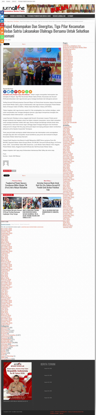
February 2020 (6, 244)
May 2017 (4, 293)
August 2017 (5, 288)
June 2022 (66, 202)
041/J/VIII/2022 (68, 103)
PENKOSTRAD (6, 342)
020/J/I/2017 (67, 71)
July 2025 (66, 146)
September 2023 (68, 179)
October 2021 (67, 214)
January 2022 (67, 209)
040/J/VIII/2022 (68, 101)
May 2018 (4, 275)
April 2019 (4, 259)
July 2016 (4, 308)
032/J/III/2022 (67, 89)
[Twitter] (8, 91)
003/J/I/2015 (67, 53)
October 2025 (67, 142)
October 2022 (67, 196)
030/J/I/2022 (67, 86)
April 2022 (66, 205)
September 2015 (6, 323)
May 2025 (66, 149)
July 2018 (4, 272)
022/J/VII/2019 (68, 74)
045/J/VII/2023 (68, 109)
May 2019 (4, 257)
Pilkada (3, 353)
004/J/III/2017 (67, 55)
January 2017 (5, 299)
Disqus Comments (15, 224)
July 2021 (66, 218)
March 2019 (5, 260)
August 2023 (67, 181)
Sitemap (70, 16)
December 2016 (6, 300)
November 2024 (68, 158)
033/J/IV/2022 (67, 91)
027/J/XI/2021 (67, 82)
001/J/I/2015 (67, 50)
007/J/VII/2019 (68, 59)
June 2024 (66, 166)
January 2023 (67, 191)
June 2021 (66, 220)
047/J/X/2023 (67, 113)
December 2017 (6, 282)
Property (4, 333)
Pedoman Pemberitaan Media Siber (26, 1)
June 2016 (4, 309)
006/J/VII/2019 (68, 58)
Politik (3, 350)
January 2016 (5, 317)
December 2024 (68, 157)
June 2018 (4, 274)
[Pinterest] (15, 91)
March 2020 (5, 242)
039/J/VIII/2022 (68, 100)
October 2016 (5, 303)
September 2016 (6, 305)
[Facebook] (4, 91)
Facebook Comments (5, 224)
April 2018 (4, 277)
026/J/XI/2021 (67, 80)
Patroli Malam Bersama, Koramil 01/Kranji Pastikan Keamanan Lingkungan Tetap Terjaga (12, 212)
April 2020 (4, 241)
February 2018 (6, 280)
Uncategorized (6, 359)
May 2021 (66, 221)
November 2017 (6, 284)
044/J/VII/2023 (68, 107)
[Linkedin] (12, 91)
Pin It (23, 44)
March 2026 (67, 134)
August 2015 (5, 324)
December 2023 (68, 175)
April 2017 (4, 294)
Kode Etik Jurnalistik (70, 122)
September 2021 (68, 215)
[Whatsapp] (26, 91)
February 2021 (68, 226)
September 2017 (6, 287)
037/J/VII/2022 (68, 97)
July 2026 (66, 128)
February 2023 (68, 190)
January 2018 (5, 281)
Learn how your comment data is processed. (32, 227)
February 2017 (6, 297)
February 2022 (68, 208)
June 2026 (66, 130)
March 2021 (67, 224)
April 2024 (66, 169)
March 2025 (67, 152)
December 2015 (6, 318)
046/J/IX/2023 (67, 112)
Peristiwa (4, 348)
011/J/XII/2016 (67, 61)
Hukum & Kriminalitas (8, 335)
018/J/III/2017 (67, 68)
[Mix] (23, 91)
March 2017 (5, 296)
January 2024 (67, 173)
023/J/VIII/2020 (68, 76)
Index (3, 1)
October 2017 (5, 285)
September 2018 (6, 269)
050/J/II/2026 (67, 118)
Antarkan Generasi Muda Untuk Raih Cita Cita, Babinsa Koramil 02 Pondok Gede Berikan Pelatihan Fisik (48, 186)
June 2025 (66, 148)
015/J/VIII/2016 (68, 64)
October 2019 (5, 250)
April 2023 (66, 187)
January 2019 (5, 263)
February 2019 (6, 262)
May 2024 (66, 167)
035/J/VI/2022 (67, 94)
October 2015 (5, 321)
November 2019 (6, 248)
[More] (30, 91)
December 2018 (6, 265)
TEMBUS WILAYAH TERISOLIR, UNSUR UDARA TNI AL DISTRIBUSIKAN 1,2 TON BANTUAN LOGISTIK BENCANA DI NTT (48, 401)
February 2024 (68, 172)
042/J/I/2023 (67, 104)
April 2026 (66, 133)
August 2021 (67, 217)
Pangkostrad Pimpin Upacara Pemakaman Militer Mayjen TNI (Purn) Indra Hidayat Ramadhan (16, 185)
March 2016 (5, 314)
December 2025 (68, 139)
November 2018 (6, 266)
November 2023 (68, 176)
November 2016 (6, 302)
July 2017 (4, 290)
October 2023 (67, 178)
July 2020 (4, 236)
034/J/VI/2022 (67, 92)
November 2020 (6, 230)
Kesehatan (16, 21)
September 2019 (6, 251)
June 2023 (66, 184)
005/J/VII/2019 (68, 56)
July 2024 (66, 164)
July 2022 (66, 200)
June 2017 (4, 291)
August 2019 (5, 253)
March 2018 (5, 278)
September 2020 (6, 233)
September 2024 (68, 161)
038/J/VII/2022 (68, 98)
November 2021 (68, 212)
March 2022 (67, 206)
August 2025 (67, 145)
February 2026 (68, 136)
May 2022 (66, 203)
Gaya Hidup (10, 21)
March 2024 (67, 170)
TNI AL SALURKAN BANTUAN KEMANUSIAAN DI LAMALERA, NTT (50, 212)
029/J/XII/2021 (68, 85)
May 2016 (4, 311)
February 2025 (68, 154)
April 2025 (66, 151)
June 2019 (4, 256)
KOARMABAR (6, 339)
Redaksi (8, 1)
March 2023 (67, 188)
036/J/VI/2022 (67, 95)
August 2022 (67, 199)
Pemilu (3, 351)
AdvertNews (5, 327)
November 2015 (6, 320)
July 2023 (66, 182)
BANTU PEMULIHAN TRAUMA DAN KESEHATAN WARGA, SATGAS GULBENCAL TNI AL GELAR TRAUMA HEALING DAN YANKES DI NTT (31, 214)
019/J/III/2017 (67, 70)
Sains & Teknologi (7, 356)
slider (13, 171)
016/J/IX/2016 (67, 65)
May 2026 (66, 131)
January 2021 (67, 227)
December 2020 (6, 229)
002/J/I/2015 (67, 52)
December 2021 (68, 211)
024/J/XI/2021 (67, 77)
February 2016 (6, 315)
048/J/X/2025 (67, 115)
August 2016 (5, 306)
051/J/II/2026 (67, 119)
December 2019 (6, 247)
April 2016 (4, 312)
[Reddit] (19, 91)
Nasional (4, 338)
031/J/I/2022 (67, 88)
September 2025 (68, 143)
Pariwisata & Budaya (8, 345)
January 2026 (67, 137)
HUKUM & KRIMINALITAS (17, 16)
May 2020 (4, 239)
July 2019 (4, 254)
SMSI (3, 357)
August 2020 (5, 235)
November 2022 (68, 194)
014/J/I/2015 (67, 62)
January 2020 (5, 245)
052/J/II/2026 (67, 121)
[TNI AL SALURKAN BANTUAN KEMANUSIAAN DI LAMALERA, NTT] (51, 207)
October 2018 (5, 268)
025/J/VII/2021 (68, 79)
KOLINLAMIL (5, 341)
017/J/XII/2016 (68, 67)
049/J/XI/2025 (67, 116)
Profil (3, 354)
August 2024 (67, 163)
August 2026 (67, 127)
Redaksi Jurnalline (59, 16)
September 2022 (68, 197)
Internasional (5, 336)
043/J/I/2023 (67, 106)
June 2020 (4, 238)
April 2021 (66, 223)
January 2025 (67, 155)
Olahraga (4, 344)
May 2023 (66, 185)
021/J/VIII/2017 (68, 73)
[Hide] (1, 45)
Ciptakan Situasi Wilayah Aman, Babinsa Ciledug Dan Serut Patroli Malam (48, 378)
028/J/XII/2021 (68, 83)
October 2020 (5, 232)
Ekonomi (4, 329)
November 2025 (68, 140)
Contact (14, 1)
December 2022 (68, 193)
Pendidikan (5, 347)
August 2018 (5, 271)
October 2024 (67, 160)
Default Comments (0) (24, 224)
